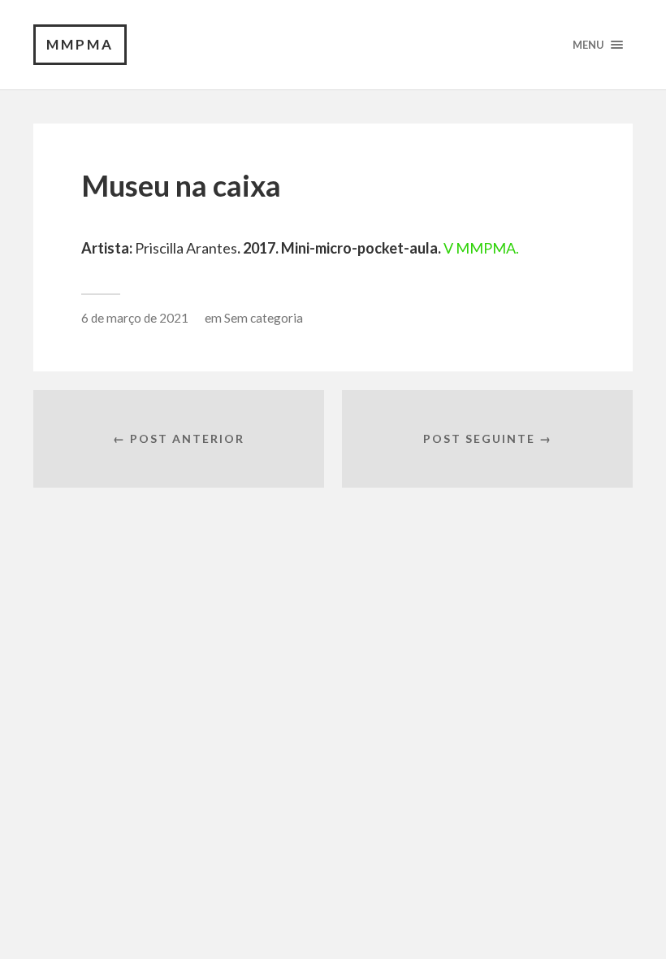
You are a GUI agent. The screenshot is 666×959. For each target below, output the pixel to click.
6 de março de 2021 (134, 317)
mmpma (80, 44)
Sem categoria (263, 317)
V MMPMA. (481, 248)
